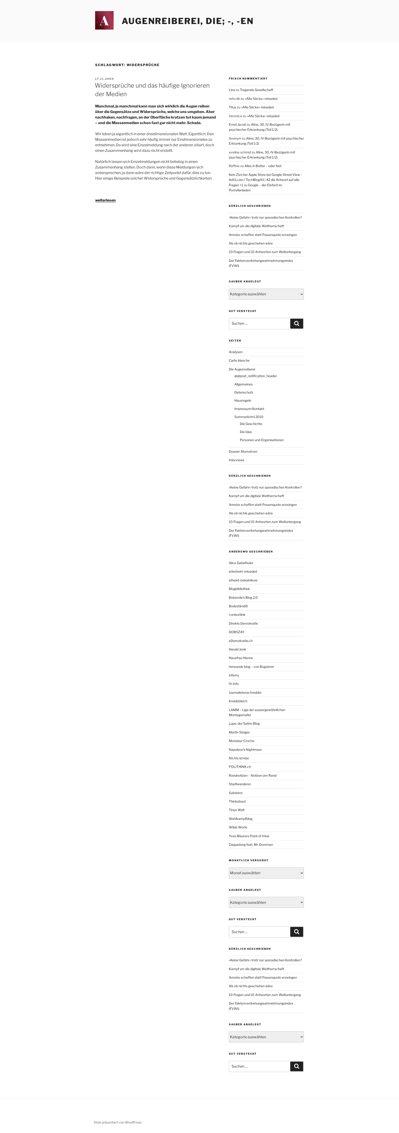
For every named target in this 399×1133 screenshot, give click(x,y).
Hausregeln (242, 400)
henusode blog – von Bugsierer (251, 667)
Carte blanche (239, 360)
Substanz (236, 793)
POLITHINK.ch (240, 767)
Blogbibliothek (239, 589)
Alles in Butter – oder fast (263, 166)
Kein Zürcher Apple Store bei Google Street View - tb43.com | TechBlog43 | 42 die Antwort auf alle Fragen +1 (265, 180)
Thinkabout (237, 801)
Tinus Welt (237, 810)
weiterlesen (105, 200)
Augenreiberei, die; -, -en (188, 21)
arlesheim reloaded (243, 571)
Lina (232, 90)
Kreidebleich (238, 701)
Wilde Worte (238, 827)
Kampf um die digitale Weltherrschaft (256, 226)
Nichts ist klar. (239, 758)
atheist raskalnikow (243, 580)
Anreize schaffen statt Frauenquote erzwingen (263, 235)
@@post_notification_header (255, 376)
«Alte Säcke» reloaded (261, 99)
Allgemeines (243, 384)
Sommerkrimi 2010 (248, 417)
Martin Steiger (239, 732)
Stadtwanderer (240, 784)
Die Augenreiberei (242, 369)
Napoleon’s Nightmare (245, 749)
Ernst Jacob (237, 124)
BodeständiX (238, 606)
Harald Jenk (237, 649)
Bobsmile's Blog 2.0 (243, 597)
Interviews (236, 460)
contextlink (237, 615)
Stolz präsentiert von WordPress (118, 1122)
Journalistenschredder (245, 692)
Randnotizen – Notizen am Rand (252, 775)
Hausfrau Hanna (241, 658)
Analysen (235, 352)
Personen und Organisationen (262, 440)
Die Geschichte (251, 424)
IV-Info (234, 684)
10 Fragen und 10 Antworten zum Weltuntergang (265, 252)
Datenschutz (243, 392)
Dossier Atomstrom (243, 451)
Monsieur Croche (241, 741)
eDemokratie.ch (241, 641)
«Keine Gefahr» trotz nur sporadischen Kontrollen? (265, 217)
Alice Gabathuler (241, 563)
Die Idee (246, 432)
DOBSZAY (236, 632)
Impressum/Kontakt (249, 409)
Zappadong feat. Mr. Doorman (251, 844)
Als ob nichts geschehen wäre (251, 243)
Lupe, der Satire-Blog (244, 723)
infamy (234, 675)
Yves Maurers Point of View (249, 836)
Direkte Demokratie (243, 623)
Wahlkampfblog (240, 819)
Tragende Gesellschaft (256, 90)
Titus (232, 107)
